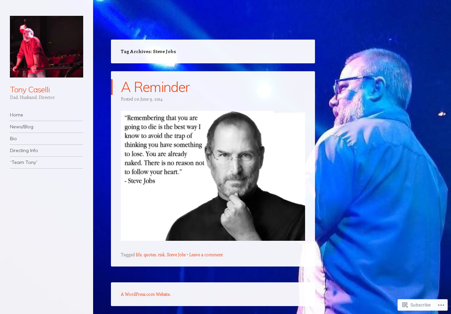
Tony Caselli (30, 89)
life (139, 254)
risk (161, 254)
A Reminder (155, 87)
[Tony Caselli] (46, 47)
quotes (150, 254)
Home (16, 115)
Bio (13, 138)
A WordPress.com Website (145, 294)
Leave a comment (206, 254)
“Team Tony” (24, 162)
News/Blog (21, 127)
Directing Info (24, 150)
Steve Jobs (176, 254)
